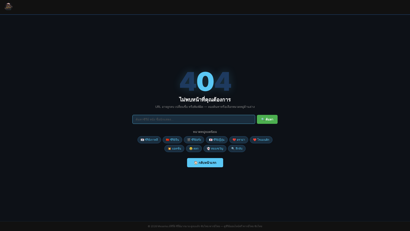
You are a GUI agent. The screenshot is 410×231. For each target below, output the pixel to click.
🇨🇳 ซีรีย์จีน (172, 139)
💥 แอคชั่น (174, 148)
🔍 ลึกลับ (236, 148)
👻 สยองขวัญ (215, 148)
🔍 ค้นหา (267, 119)
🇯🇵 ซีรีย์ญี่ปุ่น (216, 139)
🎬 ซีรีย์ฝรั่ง (194, 139)
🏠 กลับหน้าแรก (205, 163)
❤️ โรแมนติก (261, 139)
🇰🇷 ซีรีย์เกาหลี (149, 139)
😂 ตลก (194, 148)
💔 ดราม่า (239, 139)
